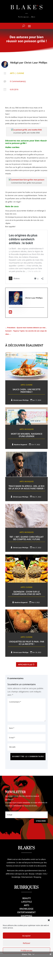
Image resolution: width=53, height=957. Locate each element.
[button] (48, 920)
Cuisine (20, 73)
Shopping (26, 915)
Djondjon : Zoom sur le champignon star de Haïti (26, 592)
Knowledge (26, 908)
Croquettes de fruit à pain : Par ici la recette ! (26, 642)
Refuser (26, 943)
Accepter (26, 935)
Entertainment (26, 912)
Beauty (26, 898)
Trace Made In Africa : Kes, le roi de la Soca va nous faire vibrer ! (26, 487)
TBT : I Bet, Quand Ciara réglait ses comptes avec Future (26, 538)
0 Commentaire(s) (18, 81)
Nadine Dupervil (20, 445)
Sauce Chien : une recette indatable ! (26, 390)
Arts (12, 73)
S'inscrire (41, 821)
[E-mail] (10, 312)
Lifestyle (26, 901)
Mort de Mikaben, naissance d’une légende (26, 435)
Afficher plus (25, 664)
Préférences (26, 950)
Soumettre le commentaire (28, 756)
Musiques (29, 429)
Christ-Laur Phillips (35, 62)
